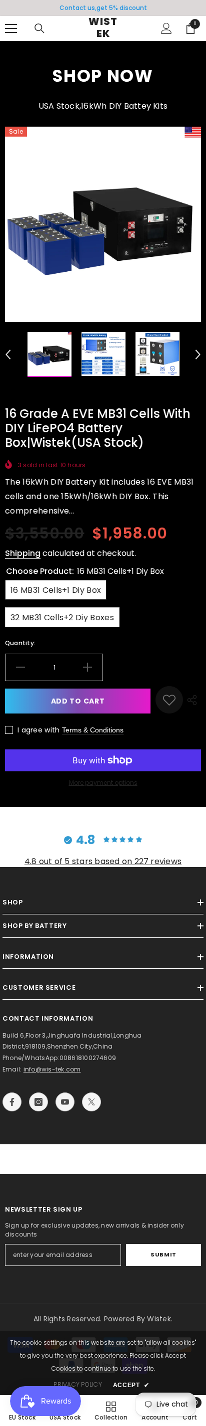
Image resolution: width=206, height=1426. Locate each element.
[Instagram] (38, 1101)
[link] (169, 699)
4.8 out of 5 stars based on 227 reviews (103, 861)
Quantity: (20, 643)
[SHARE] (192, 699)
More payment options (103, 782)
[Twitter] (91, 1101)
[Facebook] (12, 1101)
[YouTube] (65, 1101)
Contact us (77, 7)
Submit (163, 1254)
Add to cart (78, 701)
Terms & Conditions (93, 730)
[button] (8, 354)
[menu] (11, 28)
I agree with (39, 730)
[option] (103, 8)
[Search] (40, 28)
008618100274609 (88, 1058)
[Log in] (166, 28)
